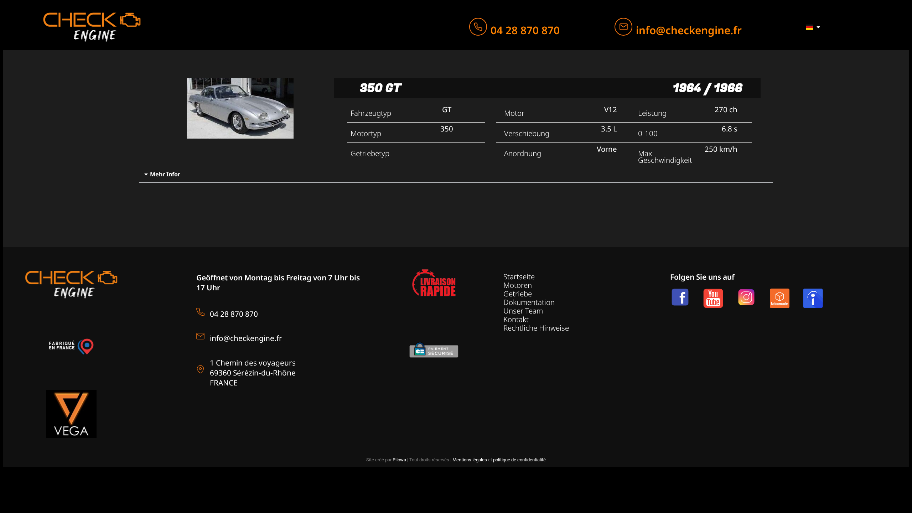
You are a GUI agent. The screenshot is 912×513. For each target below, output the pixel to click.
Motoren (517, 285)
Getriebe (517, 294)
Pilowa (399, 459)
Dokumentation (529, 302)
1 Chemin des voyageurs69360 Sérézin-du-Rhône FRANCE (253, 373)
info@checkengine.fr (689, 30)
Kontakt (516, 319)
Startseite (519, 276)
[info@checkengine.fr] (623, 27)
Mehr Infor (165, 174)
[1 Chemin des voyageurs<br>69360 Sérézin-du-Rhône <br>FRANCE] (200, 369)
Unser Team (523, 311)
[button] (456, 174)
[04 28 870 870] (478, 27)
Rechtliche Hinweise (536, 328)
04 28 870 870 (525, 30)
